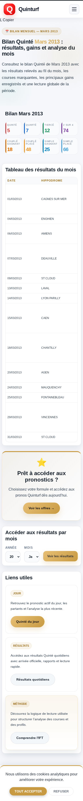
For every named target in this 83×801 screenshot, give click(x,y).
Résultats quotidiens (32, 679)
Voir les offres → (41, 508)
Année (11, 547)
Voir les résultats (60, 556)
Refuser (61, 791)
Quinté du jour (27, 621)
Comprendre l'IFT (29, 738)
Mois (28, 547)
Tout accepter (28, 791)
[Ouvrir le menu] (74, 9)
